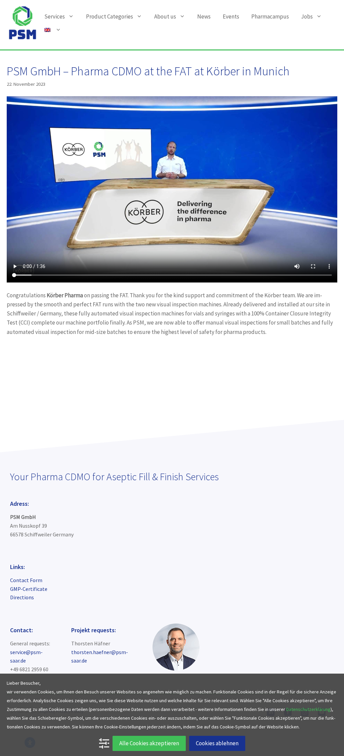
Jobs (307, 16)
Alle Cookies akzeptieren (149, 743)
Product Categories (109, 16)
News (204, 16)
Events (231, 16)
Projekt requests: (93, 630)
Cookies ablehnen (217, 743)
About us (165, 16)
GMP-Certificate (28, 588)
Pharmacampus (270, 16)
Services (54, 16)
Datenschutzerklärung (308, 709)
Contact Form (26, 580)
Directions (22, 597)
